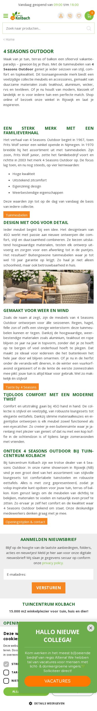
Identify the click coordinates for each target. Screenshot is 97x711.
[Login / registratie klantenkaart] (61, 15)
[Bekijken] (89, 15)
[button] (48, 703)
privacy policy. (53, 563)
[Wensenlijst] (79, 15)
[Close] (90, 628)
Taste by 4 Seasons (21, 387)
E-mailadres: (16, 574)
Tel (70, 15)
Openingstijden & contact (25, 521)
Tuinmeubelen (17, 215)
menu (5, 15)
